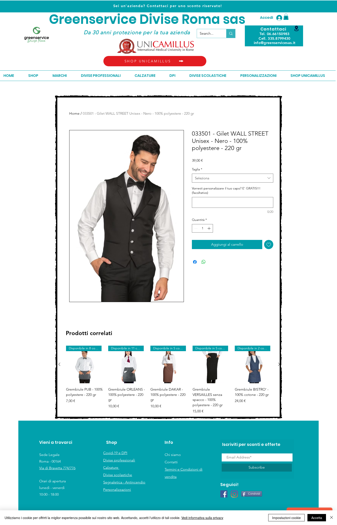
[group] (169, 379)
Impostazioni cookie (286, 517)
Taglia (197, 169)
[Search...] (230, 33)
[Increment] (209, 228)
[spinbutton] (202, 228)
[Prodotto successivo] (279, 364)
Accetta (316, 517)
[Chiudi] (331, 517)
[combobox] (232, 178)
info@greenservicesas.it (274, 43)
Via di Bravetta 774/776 (57, 468)
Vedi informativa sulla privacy (202, 517)
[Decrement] (195, 228)
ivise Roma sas (197, 19)
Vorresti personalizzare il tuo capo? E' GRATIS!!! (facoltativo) (226, 190)
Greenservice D (99, 19)
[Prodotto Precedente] (59, 364)
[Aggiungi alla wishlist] (268, 244)
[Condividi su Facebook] (195, 262)
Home (74, 113)
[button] (286, 17)
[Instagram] (234, 493)
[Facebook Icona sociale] (223, 493)
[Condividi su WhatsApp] (203, 262)
